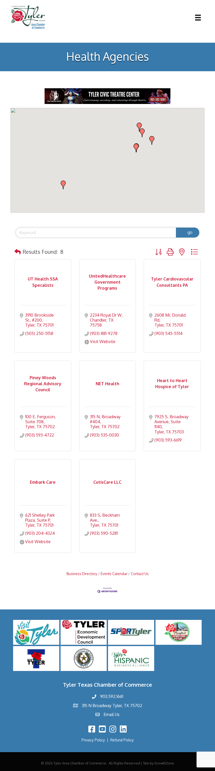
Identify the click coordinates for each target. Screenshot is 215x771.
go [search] (189, 232)
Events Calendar (114, 573)
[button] (152, 140)
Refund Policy (122, 740)
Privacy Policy (93, 740)
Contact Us (140, 573)
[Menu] (198, 17)
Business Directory (82, 573)
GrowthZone (164, 763)
